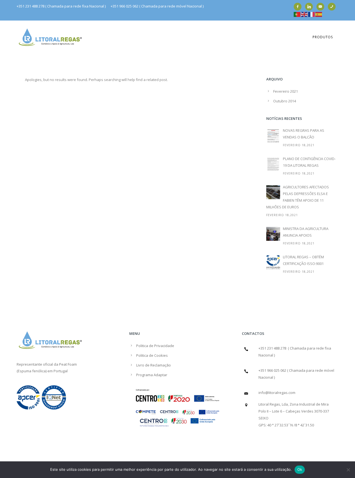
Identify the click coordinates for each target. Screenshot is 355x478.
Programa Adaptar (151, 374)
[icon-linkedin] (310, 7)
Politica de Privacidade (155, 345)
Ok (299, 469)
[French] (311, 13)
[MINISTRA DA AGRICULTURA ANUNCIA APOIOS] (273, 234)
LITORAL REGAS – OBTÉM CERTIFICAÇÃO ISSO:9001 (303, 260)
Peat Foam (68, 364)
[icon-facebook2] (299, 7)
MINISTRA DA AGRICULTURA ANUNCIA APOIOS (305, 232)
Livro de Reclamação (153, 365)
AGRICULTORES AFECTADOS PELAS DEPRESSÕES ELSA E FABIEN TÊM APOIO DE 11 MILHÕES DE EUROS (297, 196)
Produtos (323, 37)
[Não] (348, 469)
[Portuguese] (297, 13)
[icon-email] (321, 7)
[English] (304, 13)
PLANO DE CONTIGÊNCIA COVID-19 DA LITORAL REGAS (309, 162)
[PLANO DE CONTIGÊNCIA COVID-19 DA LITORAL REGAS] (273, 164)
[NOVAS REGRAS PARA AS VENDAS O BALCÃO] (273, 136)
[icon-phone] (333, 7)
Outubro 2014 (284, 100)
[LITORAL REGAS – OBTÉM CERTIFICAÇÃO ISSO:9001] (273, 262)
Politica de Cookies (152, 355)
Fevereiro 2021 (285, 91)
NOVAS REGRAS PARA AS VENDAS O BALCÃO (303, 134)
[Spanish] (319, 13)
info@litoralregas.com (276, 392)
